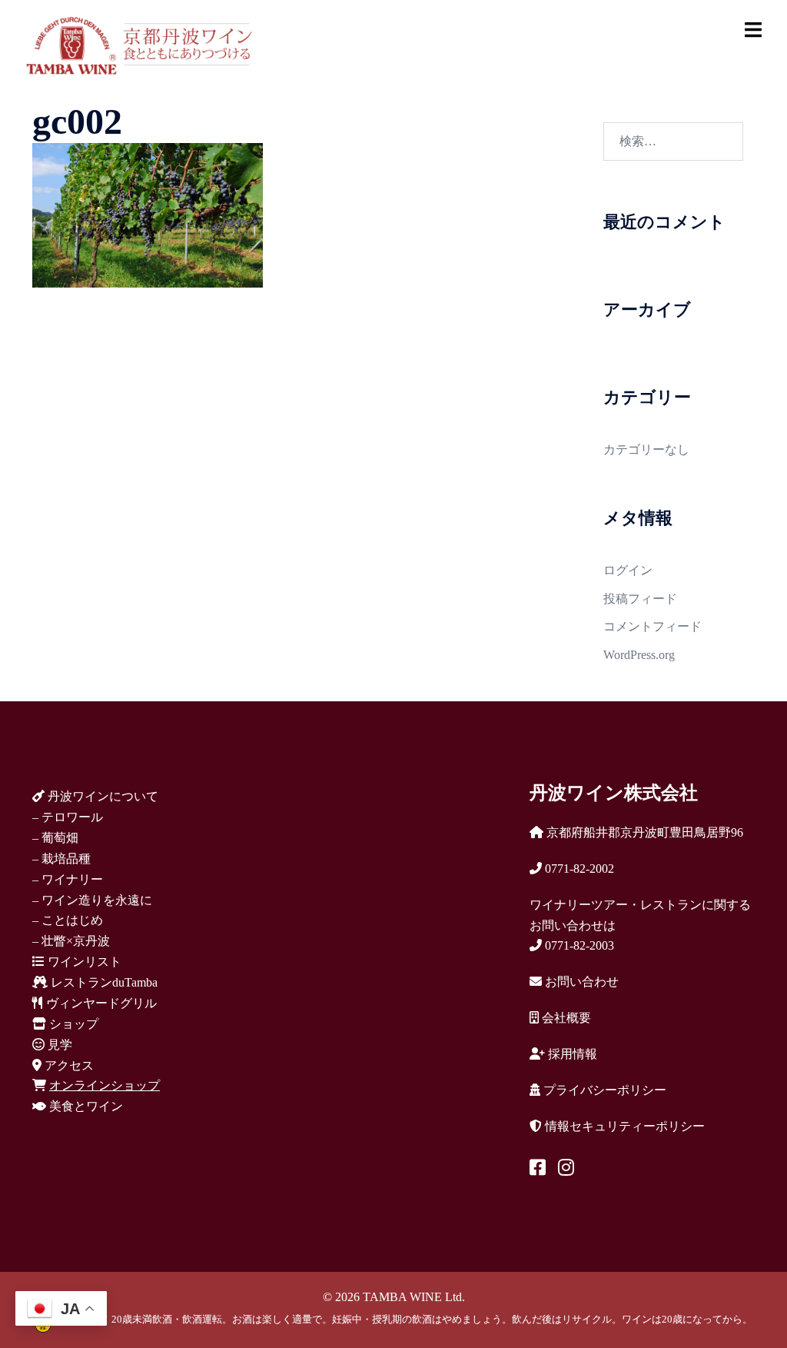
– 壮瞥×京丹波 (71, 940)
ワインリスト (83, 961)
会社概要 (565, 1017)
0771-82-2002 (578, 868)
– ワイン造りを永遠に (92, 900)
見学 (58, 1044)
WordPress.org (639, 654)
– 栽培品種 (61, 858)
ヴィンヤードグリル (100, 1003)
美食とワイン (84, 1106)
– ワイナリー (67, 879)
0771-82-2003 (578, 945)
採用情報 (571, 1053)
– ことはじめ (67, 920)
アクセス (68, 1065)
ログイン (628, 570)
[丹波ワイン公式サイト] (138, 44)
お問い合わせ (580, 981)
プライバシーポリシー (603, 1090)
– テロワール (67, 817)
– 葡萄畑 (55, 837)
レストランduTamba (103, 982)
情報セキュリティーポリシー (623, 1126)
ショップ (72, 1023)
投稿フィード (640, 598)
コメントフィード (652, 626)
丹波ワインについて (101, 796)
